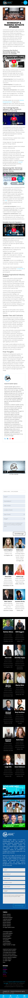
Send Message (19, 534)
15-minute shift (20, 268)
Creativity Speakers (7, 943)
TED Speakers (6, 939)
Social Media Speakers (8, 933)
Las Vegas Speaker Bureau (9, 927)
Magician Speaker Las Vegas (9, 944)
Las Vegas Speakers (7, 959)
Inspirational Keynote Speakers (9, 949)
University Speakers (7, 938)
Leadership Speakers (7, 919)
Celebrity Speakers (7, 920)
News (4, 997)
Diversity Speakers (7, 922)
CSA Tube (10, 997)
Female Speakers (6, 936)
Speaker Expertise (7, 925)
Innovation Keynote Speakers (9, 954)
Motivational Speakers (8, 917)
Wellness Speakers (7, 924)
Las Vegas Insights (7, 960)
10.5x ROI (20, 162)
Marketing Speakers (7, 935)
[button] (25, 3)
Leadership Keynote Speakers (9, 950)
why (6, 200)
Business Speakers (7, 916)
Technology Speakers (7, 931)
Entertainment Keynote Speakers (10, 955)
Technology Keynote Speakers (9, 952)
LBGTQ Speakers (6, 941)
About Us (17, 997)
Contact (24, 997)
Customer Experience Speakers (9, 957)
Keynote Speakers (7, 914)
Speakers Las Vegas (9, 993)
